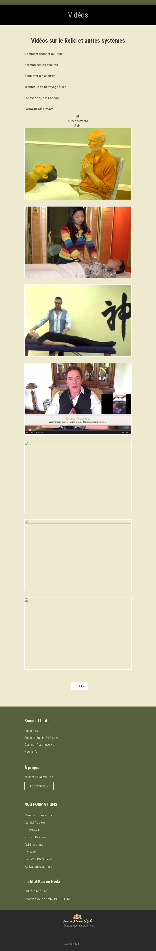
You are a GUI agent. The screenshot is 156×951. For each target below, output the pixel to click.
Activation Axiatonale (38, 866)
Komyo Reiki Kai (35, 837)
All (77, 116)
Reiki (77, 125)
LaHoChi (30, 852)
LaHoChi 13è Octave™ (39, 859)
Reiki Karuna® (34, 844)
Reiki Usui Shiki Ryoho (39, 815)
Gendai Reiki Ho (35, 822)
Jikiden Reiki (32, 830)
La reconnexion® (77, 121)
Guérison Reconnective (39, 744)
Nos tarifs (30, 751)
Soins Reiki (31, 730)
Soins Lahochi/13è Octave (41, 737)
